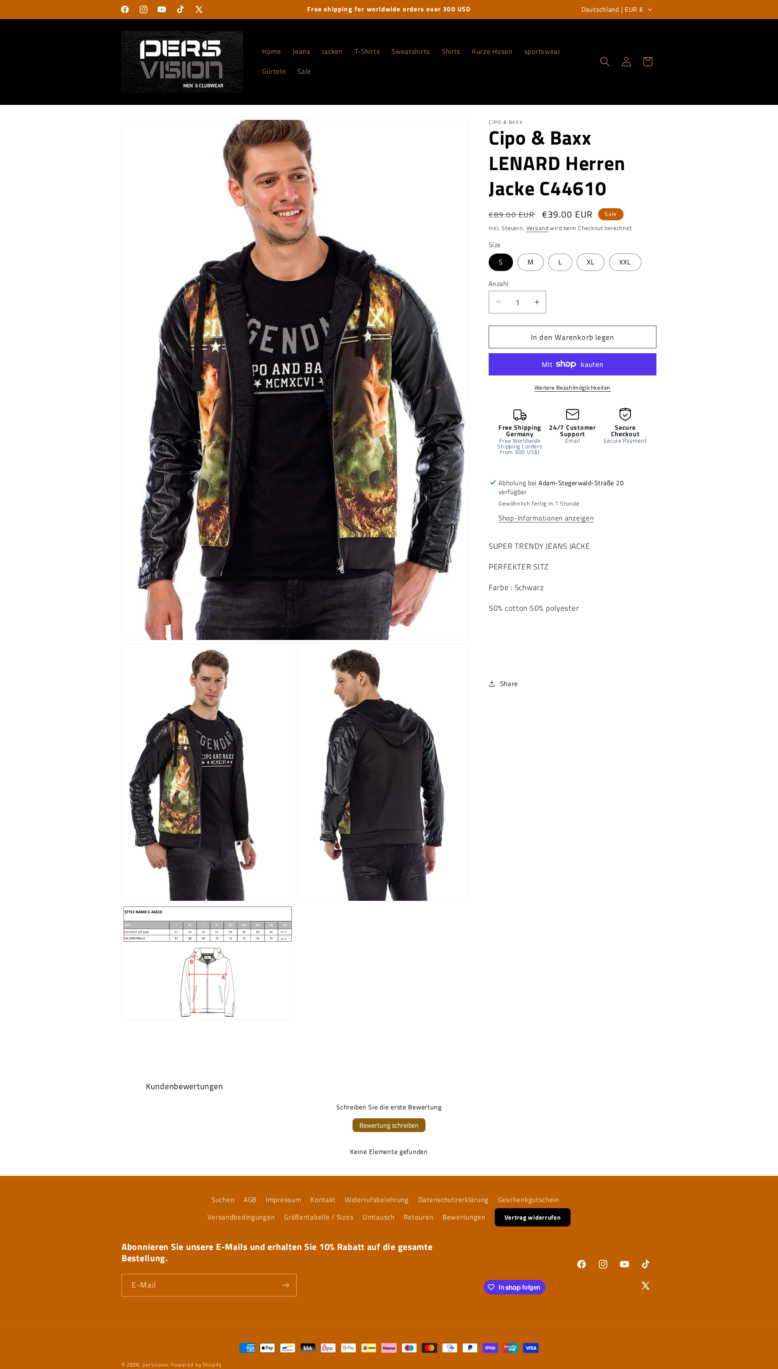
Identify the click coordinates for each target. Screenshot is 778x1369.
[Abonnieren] (285, 1285)
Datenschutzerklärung (453, 1199)
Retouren (418, 1217)
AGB (250, 1199)
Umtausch (379, 1217)
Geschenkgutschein (528, 1199)
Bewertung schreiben (389, 1125)
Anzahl (499, 283)
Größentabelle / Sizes (318, 1217)
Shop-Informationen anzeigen (546, 518)
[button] (605, 62)
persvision (156, 1364)
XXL (625, 261)
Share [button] (509, 683)
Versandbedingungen (241, 1217)
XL (590, 261)
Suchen (223, 1199)
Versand (537, 228)
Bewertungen (463, 1217)
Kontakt (323, 1199)
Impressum (283, 1199)
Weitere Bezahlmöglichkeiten (572, 387)
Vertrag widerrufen (532, 1217)
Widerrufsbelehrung (377, 1199)
